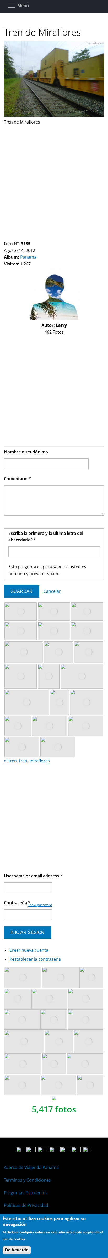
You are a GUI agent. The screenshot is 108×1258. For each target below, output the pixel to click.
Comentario (17, 479)
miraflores (39, 761)
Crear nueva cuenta (28, 950)
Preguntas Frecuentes (25, 1193)
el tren (10, 761)
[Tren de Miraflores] (54, 115)
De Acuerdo (17, 1250)
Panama (28, 257)
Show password (40, 904)
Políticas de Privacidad (26, 1205)
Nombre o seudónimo (26, 452)
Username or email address (33, 876)
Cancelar (52, 591)
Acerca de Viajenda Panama (31, 1167)
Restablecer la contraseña (35, 959)
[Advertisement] (54, 179)
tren (23, 761)
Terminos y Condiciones (27, 1180)
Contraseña (17, 903)
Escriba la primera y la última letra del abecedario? (45, 536)
